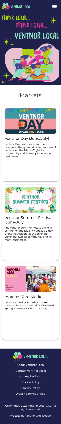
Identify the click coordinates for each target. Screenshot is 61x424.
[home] (15, 6)
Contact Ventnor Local (30, 370)
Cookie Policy (31, 382)
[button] (54, 7)
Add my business (30, 376)
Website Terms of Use (30, 393)
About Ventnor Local (30, 364)
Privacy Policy (30, 388)
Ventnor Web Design (38, 415)
